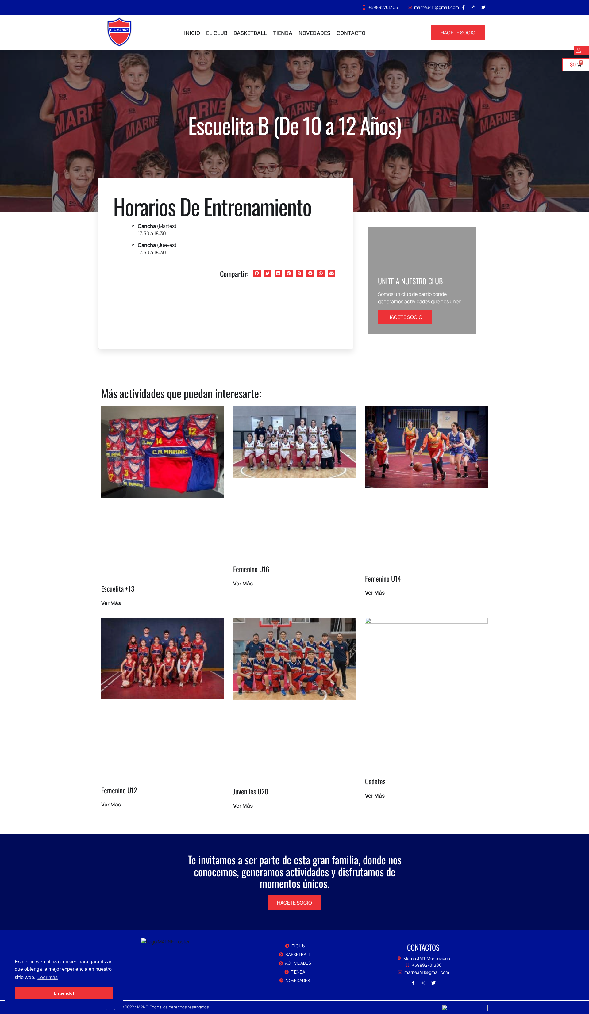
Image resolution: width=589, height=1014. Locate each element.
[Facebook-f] (463, 7)
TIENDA (282, 33)
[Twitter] (483, 7)
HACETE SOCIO (404, 317)
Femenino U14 (383, 578)
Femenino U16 (251, 569)
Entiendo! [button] (64, 993)
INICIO (192, 33)
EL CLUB (216, 33)
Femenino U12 (119, 790)
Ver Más (111, 602)
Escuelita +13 (117, 589)
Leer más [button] (47, 977)
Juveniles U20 (250, 791)
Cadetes (375, 781)
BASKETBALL (250, 33)
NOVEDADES (314, 33)
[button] (257, 273)
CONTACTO (351, 33)
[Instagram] (473, 7)
